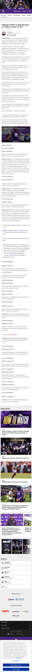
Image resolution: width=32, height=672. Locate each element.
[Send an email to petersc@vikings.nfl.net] (15, 35)
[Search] (27, 11)
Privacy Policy (19, 658)
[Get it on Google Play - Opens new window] (20, 634)
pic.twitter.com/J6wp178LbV (20, 230)
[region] (16, 656)
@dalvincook (13, 225)
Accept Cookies (16, 669)
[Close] (29, 642)
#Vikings (26, 248)
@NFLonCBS (8, 230)
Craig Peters (9, 32)
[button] (16, 134)
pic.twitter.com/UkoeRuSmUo (16, 253)
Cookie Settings (16, 660)
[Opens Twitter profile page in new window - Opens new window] (10, 35)
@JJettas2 (14, 334)
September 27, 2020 (8, 257)
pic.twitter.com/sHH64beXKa (20, 338)
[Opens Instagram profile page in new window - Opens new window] (12, 35)
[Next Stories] (28, 546)
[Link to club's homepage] (3, 10)
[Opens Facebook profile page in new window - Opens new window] (8, 35)
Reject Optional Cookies (16, 665)
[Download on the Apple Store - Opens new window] (10, 634)
